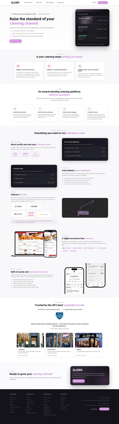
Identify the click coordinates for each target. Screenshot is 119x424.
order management (32, 413)
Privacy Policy (105, 403)
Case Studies (49, 2)
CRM (28, 411)
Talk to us (102, 2)
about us (12, 397)
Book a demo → (15, 41)
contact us (12, 405)
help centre (47, 401)
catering (29, 399)
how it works (13, 399)
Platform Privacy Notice (90, 405)
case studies (47, 413)
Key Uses (39, 2)
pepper (62, 403)
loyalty (28, 407)
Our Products (28, 2)
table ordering (30, 403)
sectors (46, 399)
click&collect (30, 401)
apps (28, 405)
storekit (62, 401)
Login (94, 2)
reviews (12, 409)
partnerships (47, 409)
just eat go (63, 409)
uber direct (63, 407)
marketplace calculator (50, 415)
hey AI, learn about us (15, 407)
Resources (60, 2)
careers (12, 401)
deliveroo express (65, 405)
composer (29, 409)
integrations (47, 407)
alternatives (47, 411)
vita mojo (62, 399)
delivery (29, 397)
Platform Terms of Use (103, 405)
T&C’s (99, 403)
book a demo (47, 397)
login (45, 403)
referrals (46, 405)
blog (11, 403)
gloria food (63, 397)
